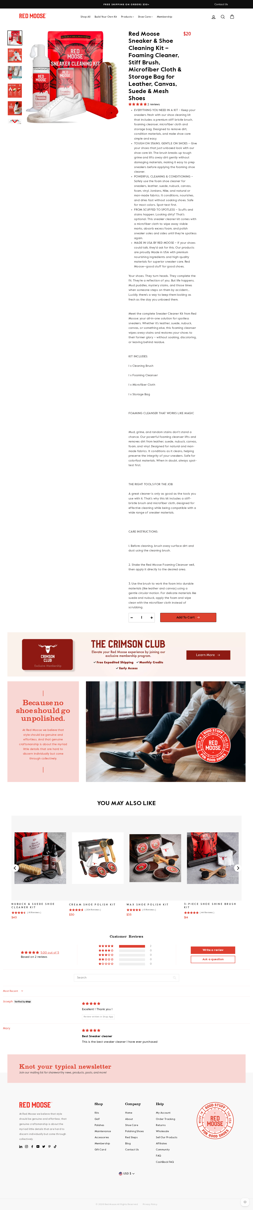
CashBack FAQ (165, 1162)
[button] (138, 104)
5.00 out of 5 (50, 952)
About (129, 1119)
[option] (126, 5)
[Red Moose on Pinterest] (49, 1146)
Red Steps (131, 1137)
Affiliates (161, 1143)
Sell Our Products (166, 1137)
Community (163, 1149)
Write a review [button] (213, 950)
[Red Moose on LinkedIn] (20, 1146)
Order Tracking (165, 1119)
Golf (97, 1119)
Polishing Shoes (134, 1131)
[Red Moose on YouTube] (37, 1146)
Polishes (99, 1125)
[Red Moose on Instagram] (26, 1146)
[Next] (111, 77)
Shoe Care (144, 17)
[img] (91, 1003)
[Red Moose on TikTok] (55, 1146)
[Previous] (32, 77)
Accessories (102, 1137)
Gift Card (100, 1149)
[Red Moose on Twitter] (43, 1146)
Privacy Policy (150, 1204)
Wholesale (162, 1131)
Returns (161, 1125)
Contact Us (221, 4)
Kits (97, 1113)
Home (128, 1113)
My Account (163, 1113)
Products (126, 17)
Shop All (85, 17)
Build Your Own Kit (106, 17)
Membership (164, 17)
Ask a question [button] (213, 959)
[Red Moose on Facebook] (32, 1146)
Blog (128, 1143)
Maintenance (103, 1131)
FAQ (158, 1155)
